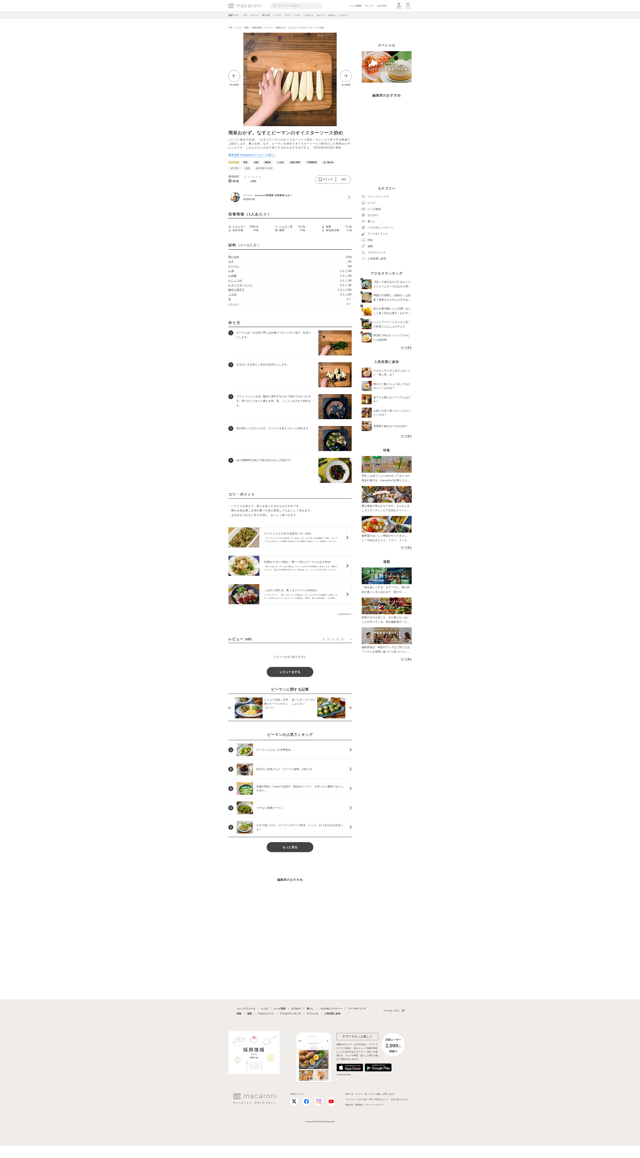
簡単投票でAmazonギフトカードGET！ (252, 155)
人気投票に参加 (332, 1013)
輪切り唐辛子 (236, 289)
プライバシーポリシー (375, 1105)
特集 (239, 1013)
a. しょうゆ (235, 280)
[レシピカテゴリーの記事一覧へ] (233, 162)
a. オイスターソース (240, 285)
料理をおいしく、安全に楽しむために (392, 1099)
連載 (249, 1013)
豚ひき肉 (233, 256)
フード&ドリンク (357, 1008)
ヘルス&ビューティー (331, 1008)
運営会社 (349, 1105)
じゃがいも (308, 15)
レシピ (264, 1008)
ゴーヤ (288, 15)
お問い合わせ (388, 1094)
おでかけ (296, 1008)
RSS (371, 1099)
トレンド (369, 5)
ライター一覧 (361, 1094)
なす (245, 15)
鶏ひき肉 (266, 15)
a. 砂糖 (232, 275)
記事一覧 (349, 1094)
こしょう (233, 304)
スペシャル (312, 1013)
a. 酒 (231, 270)
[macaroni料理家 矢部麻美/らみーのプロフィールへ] (290, 197)
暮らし (310, 1008)
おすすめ (382, 5)
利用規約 (359, 1105)
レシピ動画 (355, 5)
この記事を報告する (344, 614)
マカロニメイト (266, 1013)
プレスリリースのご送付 (356, 1099)
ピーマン (277, 15)
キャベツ (255, 15)
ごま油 (232, 294)
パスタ (297, 15)
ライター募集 (375, 1094)
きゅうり (321, 15)
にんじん (343, 15)
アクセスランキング (290, 1013)
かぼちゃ (332, 15)
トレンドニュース (246, 1008)
